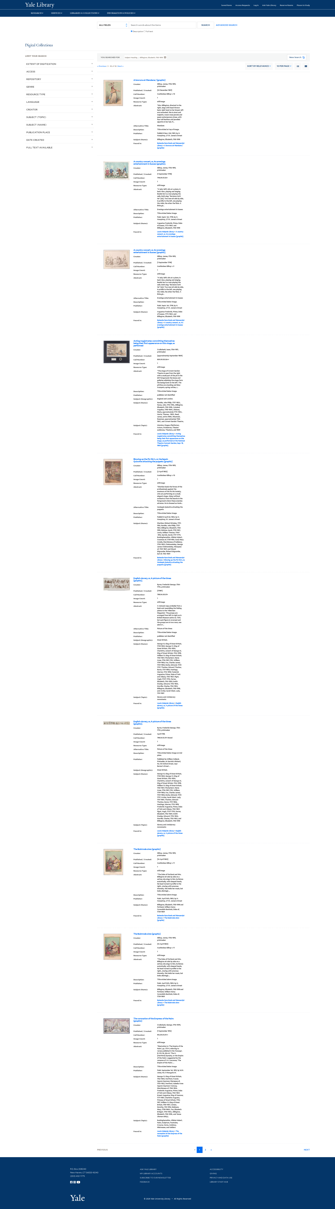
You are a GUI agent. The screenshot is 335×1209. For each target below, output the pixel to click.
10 (283, 66)
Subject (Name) (36, 124)
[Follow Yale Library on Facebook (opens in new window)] (71, 1182)
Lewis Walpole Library (165, 232)
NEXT (307, 1150)
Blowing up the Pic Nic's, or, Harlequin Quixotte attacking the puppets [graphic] (152, 460)
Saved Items (226, 5)
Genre (30, 86)
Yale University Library (46, 5)
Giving (213, 1173)
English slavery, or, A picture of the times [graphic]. (152, 579)
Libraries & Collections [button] (84, 13)
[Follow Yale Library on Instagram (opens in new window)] (74, 1182)
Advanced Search (226, 25)
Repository (33, 79)
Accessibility (216, 1169)
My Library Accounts (151, 1173)
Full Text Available (39, 147)
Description (138, 31)
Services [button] (56, 13)
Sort (258, 66)
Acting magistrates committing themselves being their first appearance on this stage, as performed (154, 343)
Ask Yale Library (269, 5)
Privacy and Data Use (221, 1178)
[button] (205, 25)
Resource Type (35, 94)
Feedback (145, 1182)
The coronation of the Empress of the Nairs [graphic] (153, 1019)
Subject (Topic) (36, 117)
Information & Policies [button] (120, 13)
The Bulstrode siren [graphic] (147, 849)
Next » (121, 66)
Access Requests (242, 5)
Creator (32, 109)
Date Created (35, 139)
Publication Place (38, 132)
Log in (256, 5)
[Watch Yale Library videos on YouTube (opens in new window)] (78, 1182)
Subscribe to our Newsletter (155, 1178)
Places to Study (303, 5)
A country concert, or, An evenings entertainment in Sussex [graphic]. (149, 162)
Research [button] (36, 13)
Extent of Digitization (41, 63)
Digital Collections (39, 45)
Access (30, 71)
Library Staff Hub (219, 1182)
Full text (149, 31)
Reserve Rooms (286, 5)
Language (32, 101)
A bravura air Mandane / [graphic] (149, 80)
